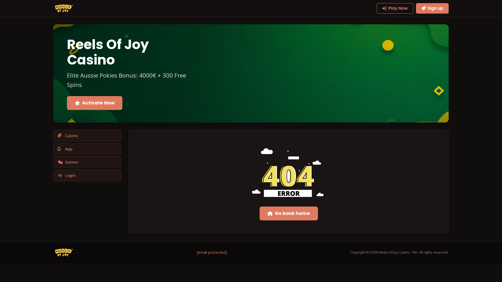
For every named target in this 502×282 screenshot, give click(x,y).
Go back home (292, 213)
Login (70, 175)
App (68, 148)
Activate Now (98, 103)
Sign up (435, 8)
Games (71, 161)
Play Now (398, 8)
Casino (71, 135)
